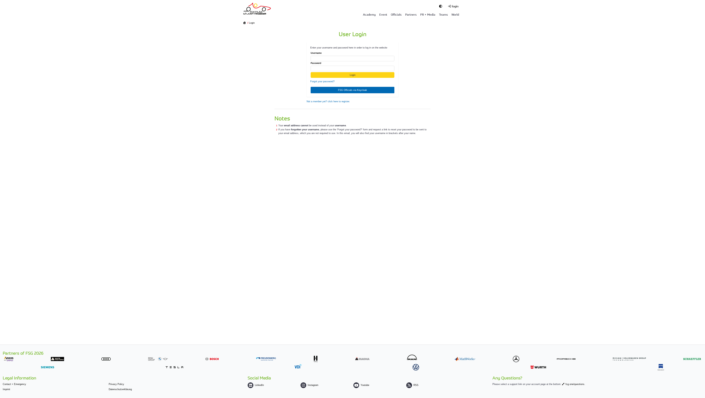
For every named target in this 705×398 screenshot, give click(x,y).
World (455, 14)
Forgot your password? (322, 81)
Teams (443, 14)
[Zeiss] (660, 367)
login (455, 6)
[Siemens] (47, 367)
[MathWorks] (464, 359)
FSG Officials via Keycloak (352, 90)
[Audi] (106, 359)
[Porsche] (566, 359)
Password (316, 63)
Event (383, 14)
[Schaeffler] (692, 359)
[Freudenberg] (266, 359)
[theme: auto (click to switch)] (441, 6)
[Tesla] (174, 367)
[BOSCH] (212, 359)
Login (252, 22)
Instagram (313, 385)
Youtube (365, 385)
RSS (415, 385)
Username (316, 53)
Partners (411, 14)
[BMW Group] (158, 359)
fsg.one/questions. (575, 384)
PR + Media (427, 14)
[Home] (257, 9)
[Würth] (538, 367)
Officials (396, 14)
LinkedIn (259, 385)
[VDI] (298, 366)
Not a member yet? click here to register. (328, 101)
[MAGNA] (362, 358)
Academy (369, 14)
